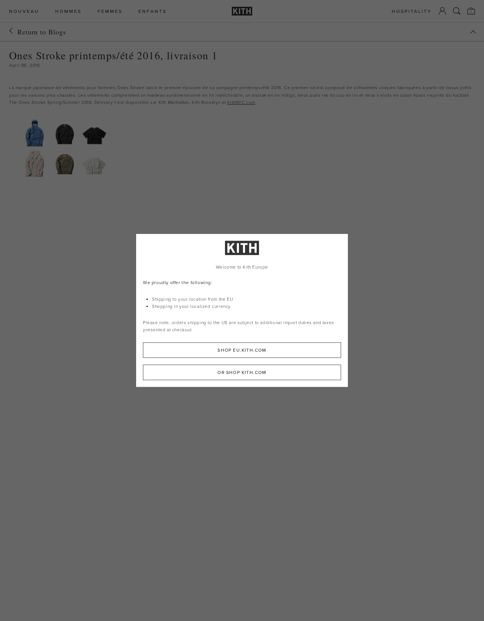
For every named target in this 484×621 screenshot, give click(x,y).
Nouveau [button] (24, 11)
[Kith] (242, 11)
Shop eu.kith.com (241, 350)
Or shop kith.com (241, 372)
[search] (457, 11)
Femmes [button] (110, 11)
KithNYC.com (241, 102)
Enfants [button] (152, 11)
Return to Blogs (41, 31)
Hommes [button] (68, 11)
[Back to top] (473, 32)
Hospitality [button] (412, 11)
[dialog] (242, 310)
